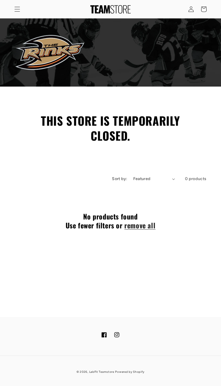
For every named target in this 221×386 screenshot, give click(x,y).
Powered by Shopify (129, 372)
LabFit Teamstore (101, 372)
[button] (17, 9)
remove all (139, 225)
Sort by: (119, 178)
